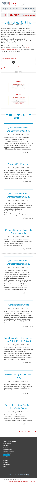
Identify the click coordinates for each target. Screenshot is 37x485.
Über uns (5, 460)
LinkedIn (20, 62)
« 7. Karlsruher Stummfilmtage (13, 67)
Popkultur (6, 447)
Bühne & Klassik (7, 449)
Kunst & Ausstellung (8, 451)
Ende (2, 69)
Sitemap (20, 481)
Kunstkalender (7, 443)
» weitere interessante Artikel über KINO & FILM (21, 432)
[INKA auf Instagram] (11, 9)
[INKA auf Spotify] (14, 9)
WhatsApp (6, 62)
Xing (23, 62)
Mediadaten (6, 464)
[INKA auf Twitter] (7, 9)
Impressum (25, 481)
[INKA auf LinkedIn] (26, 9)
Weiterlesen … (29, 152)
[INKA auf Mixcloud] (17, 9)
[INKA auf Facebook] (5, 9)
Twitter (13, 62)
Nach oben (18, 468)
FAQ (4, 466)
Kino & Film (11, 134)
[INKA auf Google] (21, 9)
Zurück (18, 72)
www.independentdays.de (9, 58)
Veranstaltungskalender (9, 441)
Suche (15, 481)
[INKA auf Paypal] (29, 9)
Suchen (34, 11)
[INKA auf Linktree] (34, 9)
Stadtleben (6, 457)
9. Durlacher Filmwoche (18, 304)
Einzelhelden (6, 445)
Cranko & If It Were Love (18, 164)
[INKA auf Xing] (23, 9)
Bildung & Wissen (8, 453)
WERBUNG (18, 81)
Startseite (11, 481)
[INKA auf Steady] (31, 9)
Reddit (17, 62)
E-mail (3, 62)
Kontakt (5, 462)
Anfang (3, 67)
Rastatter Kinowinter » (29, 67)
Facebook (10, 62)
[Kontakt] (3, 9)
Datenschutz (32, 481)
